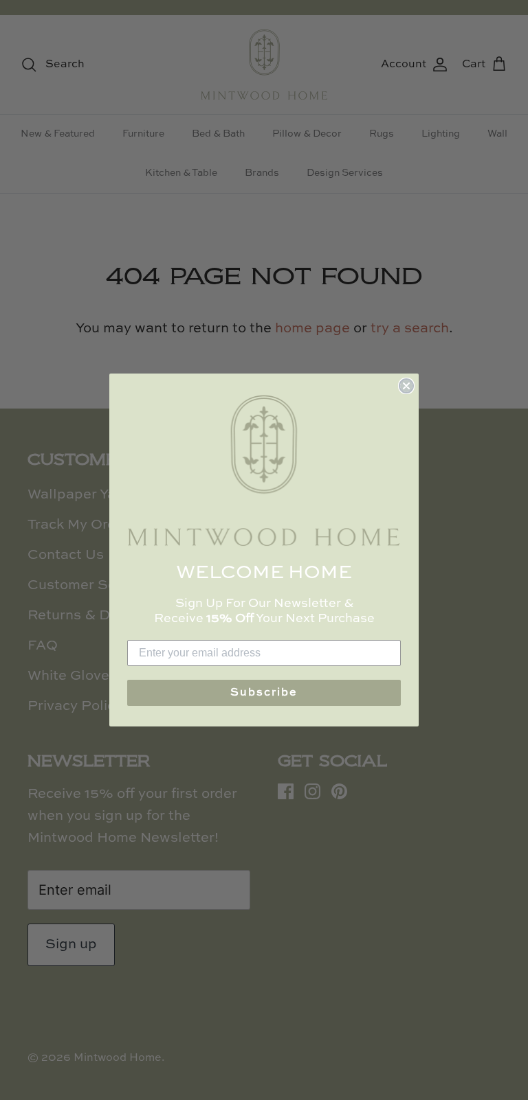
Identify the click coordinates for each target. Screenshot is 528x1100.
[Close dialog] (406, 386)
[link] (264, 470)
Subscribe (264, 692)
